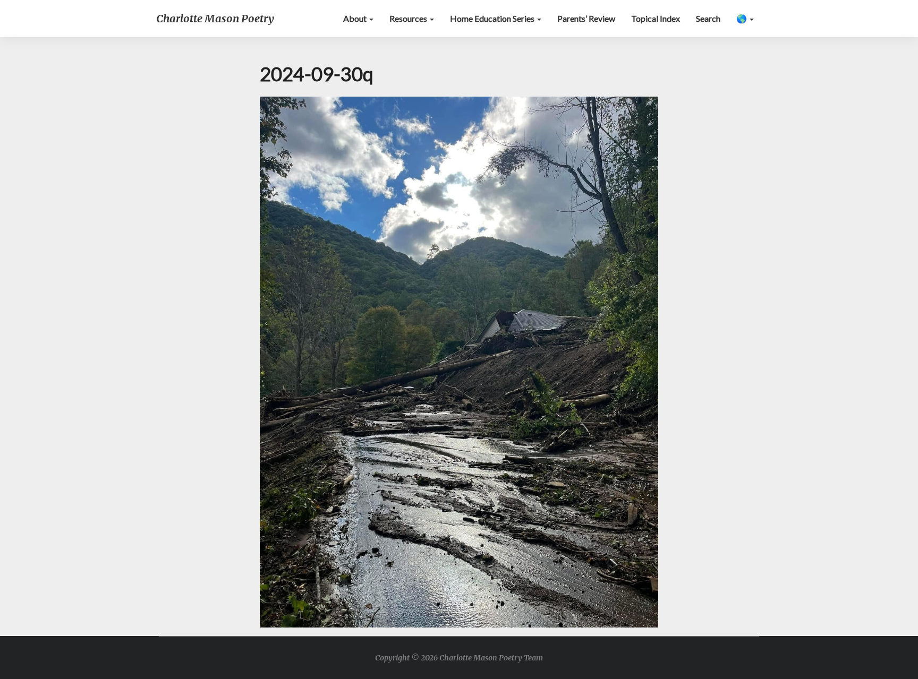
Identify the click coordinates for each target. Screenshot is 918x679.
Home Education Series (493, 18)
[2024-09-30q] (459, 365)
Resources (409, 18)
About (355, 18)
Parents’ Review (586, 18)
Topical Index (655, 18)
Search (708, 18)
